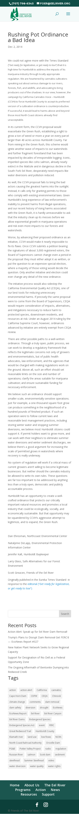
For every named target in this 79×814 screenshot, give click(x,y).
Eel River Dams (17, 719)
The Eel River (54, 785)
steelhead (14, 760)
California (42, 690)
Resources (29, 794)
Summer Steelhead (34, 760)
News (55, 789)
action (12, 690)
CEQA (45, 696)
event (42, 725)
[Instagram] (45, 805)
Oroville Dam (53, 742)
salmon (31, 754)
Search (65, 614)
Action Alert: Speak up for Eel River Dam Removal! (37, 631)
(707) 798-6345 (23, 3)
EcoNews (57, 707)
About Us (31, 785)
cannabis (56, 690)
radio (48, 748)
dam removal (52, 701)
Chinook (56, 696)
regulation (60, 748)
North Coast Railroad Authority (25, 742)
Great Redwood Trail (20, 731)
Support (48, 794)
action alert (26, 690)
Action (40, 789)
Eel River (35, 713)
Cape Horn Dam (17, 696)
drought (44, 707)
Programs (22, 789)
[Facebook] (37, 805)
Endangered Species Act (21, 725)
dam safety (15, 707)
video (51, 760)
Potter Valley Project (30, 748)
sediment (60, 754)
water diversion (17, 766)
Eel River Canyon (52, 713)
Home (14, 785)
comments (35, 701)
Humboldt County (45, 731)
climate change (17, 701)
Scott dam (45, 754)
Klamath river (16, 736)
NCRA (58, 736)
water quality (37, 766)
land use (32, 736)
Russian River (16, 754)
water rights (54, 766)
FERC (51, 725)
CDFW (34, 696)
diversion (30, 707)
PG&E (12, 748)
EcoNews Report (17, 713)
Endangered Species (39, 719)
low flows (46, 736)
